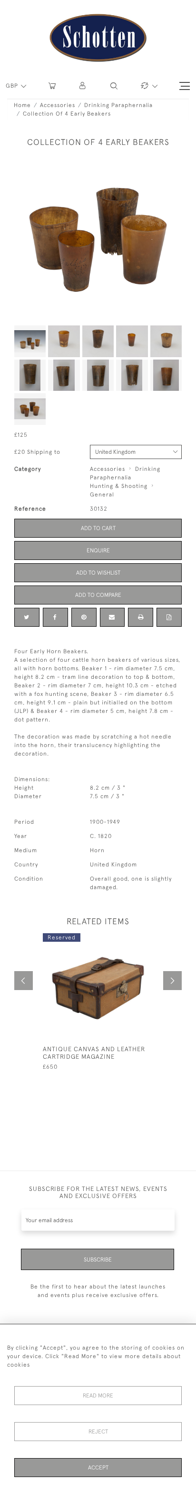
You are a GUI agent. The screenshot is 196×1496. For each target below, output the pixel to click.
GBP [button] (13, 85)
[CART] (52, 86)
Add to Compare (98, 595)
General (102, 494)
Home (22, 105)
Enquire (98, 550)
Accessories (57, 105)
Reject (98, 1431)
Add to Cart (98, 528)
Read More (98, 1395)
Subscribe (98, 1259)
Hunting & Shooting (118, 486)
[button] (83, 86)
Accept (98, 1467)
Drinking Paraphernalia (118, 105)
